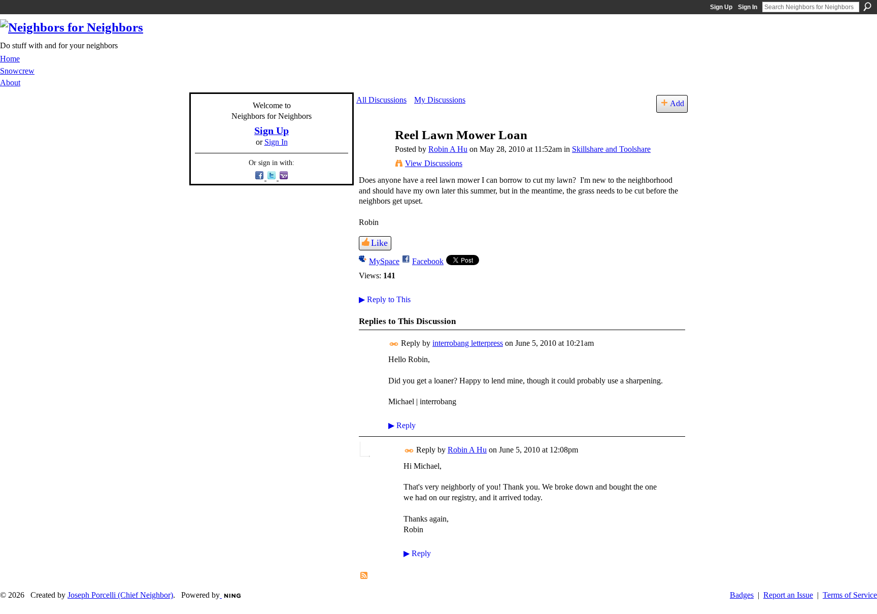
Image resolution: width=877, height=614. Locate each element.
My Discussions (439, 99)
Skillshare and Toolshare (611, 149)
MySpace (384, 261)
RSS (364, 575)
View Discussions (433, 163)
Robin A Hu (447, 149)
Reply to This (385, 299)
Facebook (428, 261)
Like (379, 243)
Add (677, 103)
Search (867, 6)
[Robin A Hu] (372, 154)
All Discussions (381, 99)
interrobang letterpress (467, 343)
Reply (402, 425)
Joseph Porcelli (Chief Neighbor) (120, 595)
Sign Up (721, 7)
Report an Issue (788, 595)
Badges (742, 595)
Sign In (747, 7)
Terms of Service (850, 595)
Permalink (394, 344)
